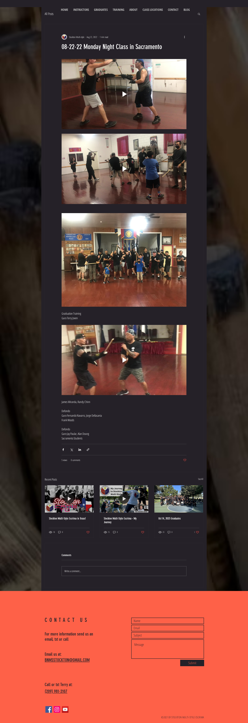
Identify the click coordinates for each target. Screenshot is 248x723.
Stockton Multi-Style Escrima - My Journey (120, 520)
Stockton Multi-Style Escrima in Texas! (67, 518)
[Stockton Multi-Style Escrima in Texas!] (69, 499)
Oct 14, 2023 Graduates (169, 518)
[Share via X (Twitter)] (71, 449)
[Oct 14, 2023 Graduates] (178, 499)
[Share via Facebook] (63, 449)
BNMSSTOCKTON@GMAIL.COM (67, 660)
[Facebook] (48, 709)
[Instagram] (57, 709)
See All (200, 479)
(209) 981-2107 (56, 691)
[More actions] (184, 37)
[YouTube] (65, 709)
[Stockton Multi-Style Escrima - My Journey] (124, 499)
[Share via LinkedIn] (79, 449)
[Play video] (124, 94)
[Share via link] (88, 449)
